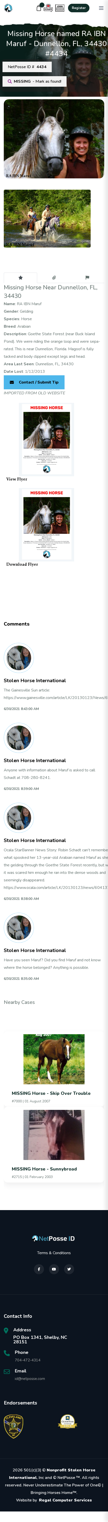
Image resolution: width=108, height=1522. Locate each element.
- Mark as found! (37, 81)
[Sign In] (59, 8)
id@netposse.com (30, 1378)
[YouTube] (54, 1269)
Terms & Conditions (54, 1253)
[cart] (39, 8)
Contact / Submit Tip (39, 382)
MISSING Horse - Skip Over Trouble (51, 1093)
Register (79, 8)
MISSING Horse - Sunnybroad (44, 1169)
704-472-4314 (27, 1360)
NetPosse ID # (27, 67)
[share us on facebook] (39, 1269)
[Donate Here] (48, 8)
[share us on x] (69, 1269)
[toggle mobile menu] (101, 8)
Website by (54, 1500)
